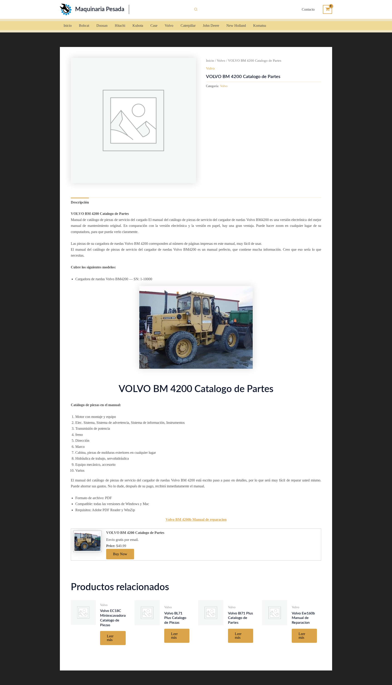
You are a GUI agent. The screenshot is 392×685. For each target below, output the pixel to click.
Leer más (110, 638)
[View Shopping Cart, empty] (327, 9)
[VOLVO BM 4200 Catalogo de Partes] (87, 541)
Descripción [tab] (80, 202)
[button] (196, 9)
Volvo (221, 60)
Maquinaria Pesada (99, 9)
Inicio (210, 60)
